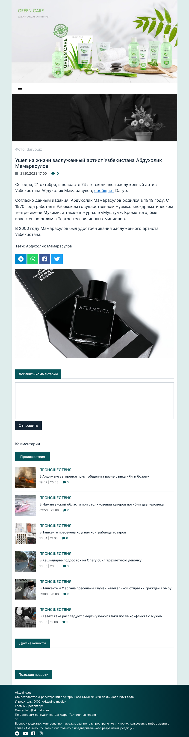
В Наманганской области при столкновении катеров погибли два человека (101, 504)
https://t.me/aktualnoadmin (79, 714)
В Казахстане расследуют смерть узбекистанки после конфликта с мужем (100, 616)
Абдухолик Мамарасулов (49, 246)
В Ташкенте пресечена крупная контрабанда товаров (82, 532)
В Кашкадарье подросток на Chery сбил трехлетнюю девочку (90, 560)
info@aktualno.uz (37, 710)
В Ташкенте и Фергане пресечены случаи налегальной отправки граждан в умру (105, 588)
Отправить (28, 425)
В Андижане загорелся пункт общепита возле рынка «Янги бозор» (94, 476)
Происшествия (55, 469)
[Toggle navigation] (20, 88)
